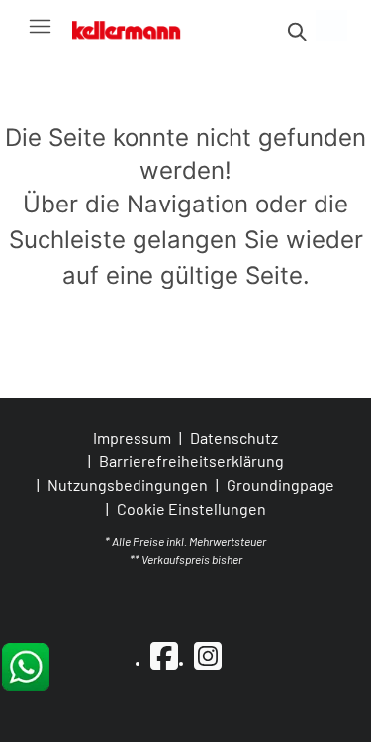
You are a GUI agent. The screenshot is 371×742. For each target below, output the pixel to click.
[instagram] (208, 655)
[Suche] (296, 31)
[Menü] (39, 25)
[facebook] (164, 655)
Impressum (132, 437)
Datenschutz (234, 437)
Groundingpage (280, 484)
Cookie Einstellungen (191, 509)
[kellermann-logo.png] (135, 26)
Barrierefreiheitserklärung (191, 461)
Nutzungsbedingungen (127, 484)
